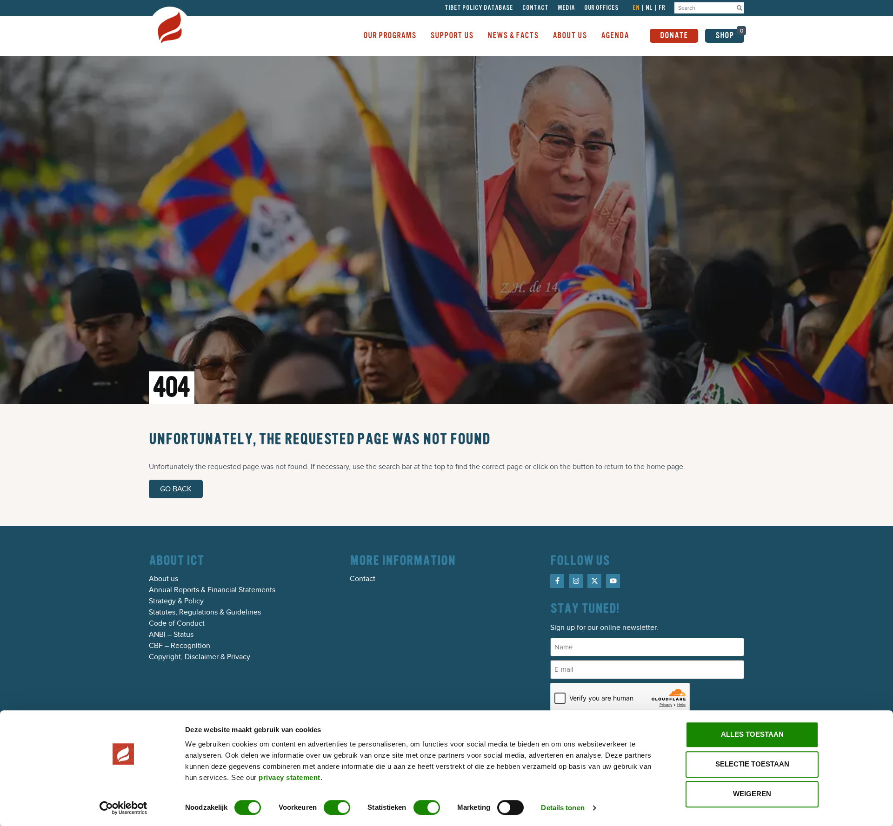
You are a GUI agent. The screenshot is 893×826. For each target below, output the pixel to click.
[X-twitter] (594, 581)
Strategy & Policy (176, 601)
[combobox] (704, 7)
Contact (535, 8)
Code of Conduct (177, 623)
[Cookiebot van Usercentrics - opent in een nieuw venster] (123, 808)
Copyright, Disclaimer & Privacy (199, 656)
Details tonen (562, 808)
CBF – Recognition (179, 645)
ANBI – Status (171, 634)
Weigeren (752, 794)
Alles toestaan (752, 734)
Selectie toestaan (752, 764)
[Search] (739, 7)
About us (163, 578)
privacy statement (289, 777)
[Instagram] (576, 581)
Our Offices (601, 8)
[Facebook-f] (557, 581)
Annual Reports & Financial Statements (212, 590)
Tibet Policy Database (479, 8)
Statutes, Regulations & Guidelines (205, 612)
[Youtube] (613, 581)
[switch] (337, 807)
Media (566, 8)
